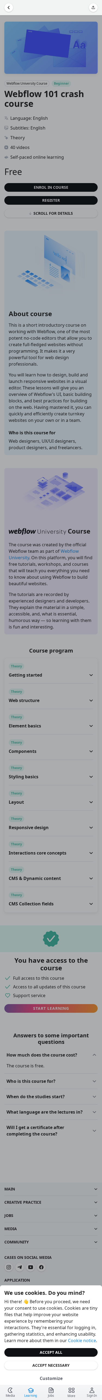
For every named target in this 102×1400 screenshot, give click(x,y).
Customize (51, 1378)
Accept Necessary (51, 1365)
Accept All (51, 1352)
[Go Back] (8, 7)
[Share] (93, 7)
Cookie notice (82, 1340)
